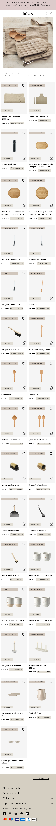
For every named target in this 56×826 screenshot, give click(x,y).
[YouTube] (15, 813)
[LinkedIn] (27, 813)
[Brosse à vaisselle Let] (14, 470)
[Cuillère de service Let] (14, 425)
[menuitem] (4, 14)
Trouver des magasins (21, 808)
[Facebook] (4, 813)
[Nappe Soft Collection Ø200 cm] (14, 103)
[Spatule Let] (42, 380)
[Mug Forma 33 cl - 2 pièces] (14, 606)
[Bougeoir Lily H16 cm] (42, 245)
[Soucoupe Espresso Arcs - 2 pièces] (14, 747)
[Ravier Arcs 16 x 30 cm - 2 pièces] (14, 699)
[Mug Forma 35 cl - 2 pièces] (42, 561)
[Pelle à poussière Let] (14, 515)
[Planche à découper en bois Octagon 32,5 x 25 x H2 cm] (14, 198)
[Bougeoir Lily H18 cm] (14, 245)
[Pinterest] (21, 813)
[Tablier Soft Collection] (42, 102)
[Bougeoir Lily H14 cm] (14, 290)
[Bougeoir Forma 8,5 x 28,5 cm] (42, 652)
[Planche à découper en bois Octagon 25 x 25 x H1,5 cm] (42, 198)
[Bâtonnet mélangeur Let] (42, 335)
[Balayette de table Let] (14, 335)
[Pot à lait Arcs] (42, 698)
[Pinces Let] (42, 290)
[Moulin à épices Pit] (14, 149)
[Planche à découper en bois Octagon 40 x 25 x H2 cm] (42, 150)
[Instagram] (10, 813)
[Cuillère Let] (14, 380)
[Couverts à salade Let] (42, 425)
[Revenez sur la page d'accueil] (28, 13)
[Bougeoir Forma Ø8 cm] (14, 651)
